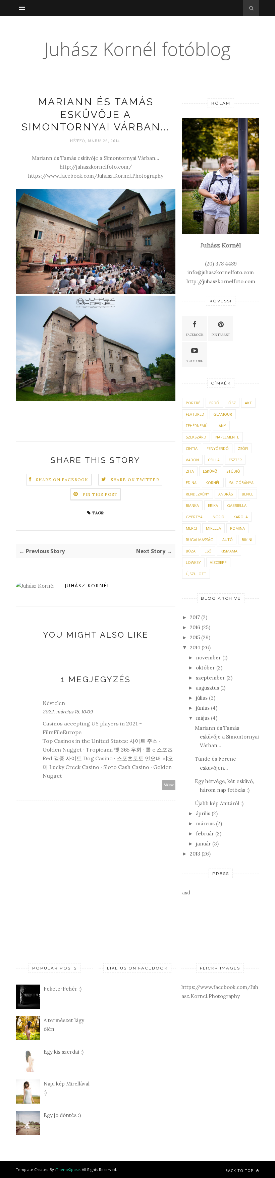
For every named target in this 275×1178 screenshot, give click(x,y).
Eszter (235, 459)
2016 (195, 627)
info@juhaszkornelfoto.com (220, 272)
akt (248, 402)
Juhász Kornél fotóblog (137, 48)
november (208, 657)
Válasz (169, 785)
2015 (195, 637)
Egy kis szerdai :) (64, 1052)
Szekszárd (196, 436)
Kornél (213, 482)
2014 (195, 647)
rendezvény (197, 493)
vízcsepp (218, 562)
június (203, 708)
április (203, 813)
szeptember (210, 677)
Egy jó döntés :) (62, 1115)
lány (221, 425)
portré (193, 402)
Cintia (192, 448)
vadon (192, 459)
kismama (229, 550)
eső (208, 550)
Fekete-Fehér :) (62, 989)
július (202, 698)
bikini (247, 539)
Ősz (232, 402)
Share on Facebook (62, 479)
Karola (240, 516)
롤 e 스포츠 (159, 749)
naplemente (227, 436)
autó (227, 539)
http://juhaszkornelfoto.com (220, 281)
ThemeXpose (68, 1169)
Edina (191, 482)
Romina (237, 528)
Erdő (214, 402)
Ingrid (218, 516)
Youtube (194, 361)
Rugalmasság (199, 539)
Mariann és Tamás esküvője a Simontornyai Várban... (227, 737)
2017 (195, 617)
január (203, 843)
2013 (195, 853)
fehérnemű (197, 425)
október (205, 667)
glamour (222, 414)
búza (191, 550)
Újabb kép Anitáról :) (219, 803)
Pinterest (221, 335)
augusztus (207, 688)
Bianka (192, 505)
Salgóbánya (241, 482)
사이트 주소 (143, 741)
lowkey (193, 562)
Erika (213, 505)
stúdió (233, 471)
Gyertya (194, 516)
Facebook (195, 335)
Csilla (214, 459)
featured (195, 414)
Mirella (213, 528)
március (205, 823)
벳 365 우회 (128, 749)
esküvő (210, 471)
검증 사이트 (68, 758)
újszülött (196, 573)
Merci (191, 528)
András (225, 493)
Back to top (240, 1170)
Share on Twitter (135, 479)
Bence (247, 493)
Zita (190, 471)
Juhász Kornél (87, 585)
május (203, 718)
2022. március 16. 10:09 (68, 712)
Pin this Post (100, 494)
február (205, 833)
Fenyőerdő (218, 448)
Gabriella (236, 505)
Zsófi (243, 448)
